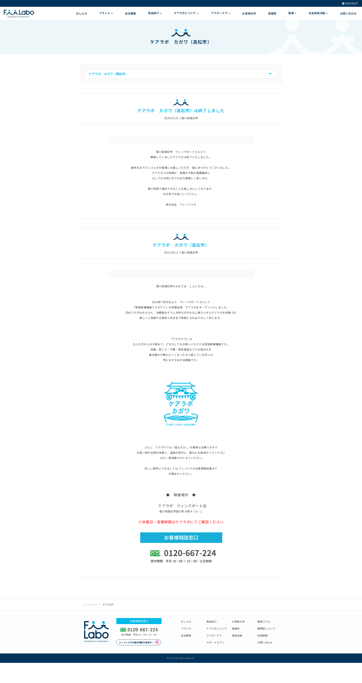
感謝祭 (236, 628)
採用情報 (262, 635)
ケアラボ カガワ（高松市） (181, 245)
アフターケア (214, 635)
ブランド (186, 628)
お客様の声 (238, 621)
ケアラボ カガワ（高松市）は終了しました (181, 110)
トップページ (90, 604)
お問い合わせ (265, 642)
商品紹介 (211, 621)
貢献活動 (237, 635)
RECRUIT (352, 3)
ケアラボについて (216, 628)
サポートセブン (215, 642)
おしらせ (186, 621)
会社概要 (186, 635)
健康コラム (263, 621)
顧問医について (266, 628)
